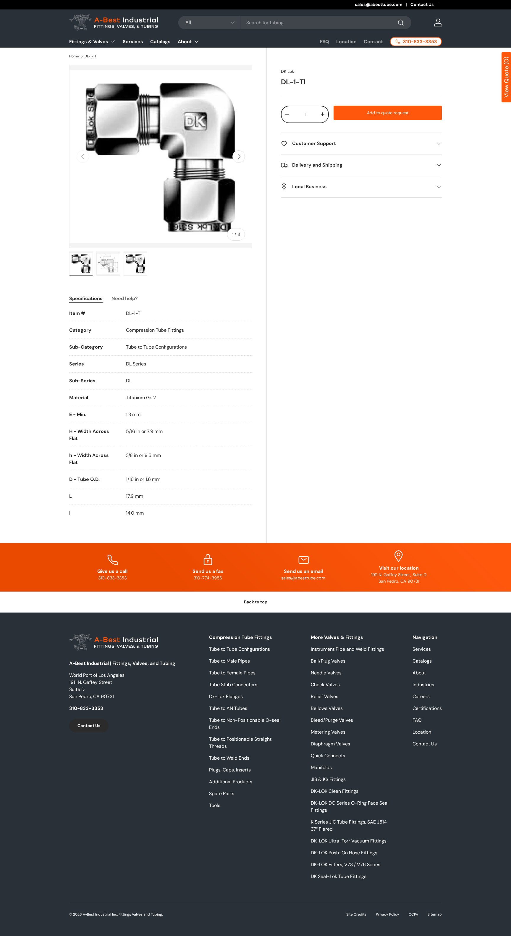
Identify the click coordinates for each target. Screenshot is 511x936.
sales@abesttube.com (378, 4)
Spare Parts (221, 793)
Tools (214, 805)
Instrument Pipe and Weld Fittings (347, 649)
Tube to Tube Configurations (239, 649)
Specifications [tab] (86, 298)
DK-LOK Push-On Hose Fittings (344, 853)
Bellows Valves (327, 708)
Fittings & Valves (88, 41)
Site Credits (356, 914)
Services (133, 41)
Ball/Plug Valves (328, 661)
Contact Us (422, 4)
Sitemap (435, 914)
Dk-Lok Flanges (226, 696)
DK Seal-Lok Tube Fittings (338, 876)
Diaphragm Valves (330, 744)
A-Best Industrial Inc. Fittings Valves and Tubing (122, 914)
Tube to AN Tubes (228, 708)
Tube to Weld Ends (229, 758)
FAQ (324, 41)
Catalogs (160, 41)
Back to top (255, 602)
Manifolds (321, 767)
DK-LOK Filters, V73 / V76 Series (345, 864)
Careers (421, 696)
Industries (423, 685)
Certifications (427, 708)
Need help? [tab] (124, 298)
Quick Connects (328, 756)
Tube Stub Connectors (233, 685)
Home (74, 56)
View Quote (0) (506, 77)
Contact (373, 41)
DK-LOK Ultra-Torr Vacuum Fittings (349, 841)
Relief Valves (324, 696)
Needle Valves (326, 673)
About (185, 41)
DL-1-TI (90, 56)
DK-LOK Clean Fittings (334, 791)
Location (346, 41)
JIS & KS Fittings (328, 779)
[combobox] (294, 22)
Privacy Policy (387, 914)
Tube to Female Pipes (232, 673)
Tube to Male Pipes (229, 661)
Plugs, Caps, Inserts (230, 770)
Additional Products (230, 782)
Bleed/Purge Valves (332, 720)
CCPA (413, 914)
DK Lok (287, 71)
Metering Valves (328, 732)
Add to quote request (387, 112)
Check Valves (325, 685)
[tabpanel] (160, 413)
